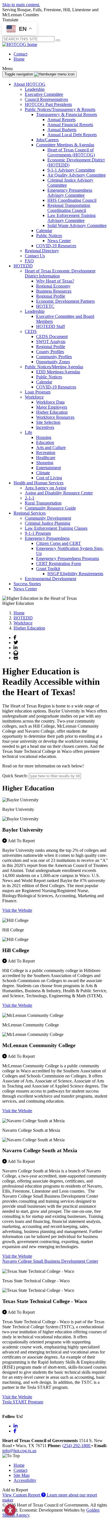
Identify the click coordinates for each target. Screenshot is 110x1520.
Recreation (45, 452)
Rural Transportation (43, 503)
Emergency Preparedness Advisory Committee (69, 193)
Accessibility (25, 1480)
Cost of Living (49, 477)
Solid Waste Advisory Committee (77, 225)
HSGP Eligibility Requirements (75, 573)
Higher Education (52, 412)
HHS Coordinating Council (71, 200)
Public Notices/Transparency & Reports (60, 109)
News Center (59, 240)
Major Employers (51, 407)
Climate (43, 472)
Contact (20, 54)
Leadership (35, 89)
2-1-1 (29, 498)
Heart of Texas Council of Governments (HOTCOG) (71, 152)
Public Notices (49, 235)
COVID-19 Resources (56, 245)
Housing (43, 437)
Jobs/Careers (47, 139)
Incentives (45, 427)
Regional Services (30, 513)
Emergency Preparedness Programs (67, 558)
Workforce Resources (55, 417)
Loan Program (37, 392)
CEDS (31, 331)
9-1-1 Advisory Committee (71, 170)
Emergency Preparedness (47, 538)
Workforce (34, 397)
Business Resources (53, 291)
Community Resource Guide (50, 508)
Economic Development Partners (65, 301)
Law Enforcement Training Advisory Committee (71, 218)
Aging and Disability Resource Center (59, 493)
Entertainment (48, 467)
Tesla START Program (22, 1401)
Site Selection (48, 422)
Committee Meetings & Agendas (65, 144)
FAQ (29, 260)
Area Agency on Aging (45, 487)
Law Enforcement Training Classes (56, 528)
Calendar (44, 230)
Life (28, 432)
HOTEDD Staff (50, 326)
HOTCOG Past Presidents (48, 104)
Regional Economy (53, 286)
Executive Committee (44, 94)
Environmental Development (50, 578)
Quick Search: (15, 775)
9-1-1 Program (38, 533)
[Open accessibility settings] (10, 1510)
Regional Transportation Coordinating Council (68, 208)
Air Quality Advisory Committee (76, 175)
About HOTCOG (29, 84)
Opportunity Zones (53, 361)
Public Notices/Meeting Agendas (54, 366)
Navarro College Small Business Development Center (50, 1261)
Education (45, 442)
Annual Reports (61, 119)
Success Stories (27, 583)
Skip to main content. (21, 4)
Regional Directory (42, 250)
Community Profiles (54, 356)
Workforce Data (50, 402)
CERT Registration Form (58, 563)
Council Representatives (46, 99)
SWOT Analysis (50, 341)
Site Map (22, 1475)
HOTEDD (23, 265)
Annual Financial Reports (70, 124)
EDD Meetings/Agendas (58, 371)
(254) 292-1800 (76, 1445)
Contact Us (35, 255)
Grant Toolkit (48, 568)
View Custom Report (21, 1495)
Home (19, 59)
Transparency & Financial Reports (66, 114)
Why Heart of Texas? (55, 281)
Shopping (44, 462)
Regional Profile (50, 296)
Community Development (48, 518)
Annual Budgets (61, 129)
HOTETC (45, 306)
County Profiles (50, 351)
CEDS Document (52, 336)
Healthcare (45, 457)
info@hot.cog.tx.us (19, 1450)
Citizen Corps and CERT (58, 543)
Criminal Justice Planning (47, 523)
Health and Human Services (38, 482)
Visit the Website (17, 910)
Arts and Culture (51, 447)
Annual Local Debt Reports (72, 134)
